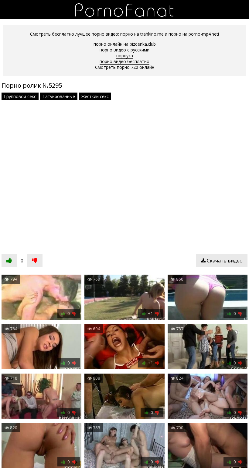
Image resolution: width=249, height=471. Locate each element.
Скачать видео (224, 260)
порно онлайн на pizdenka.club (125, 44)
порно (126, 34)
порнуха (124, 55)
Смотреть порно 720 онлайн (124, 67)
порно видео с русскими (124, 50)
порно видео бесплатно (124, 61)
